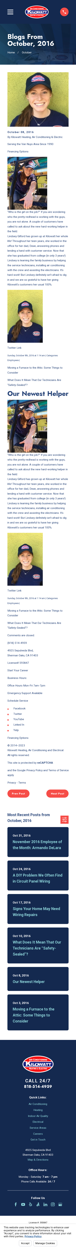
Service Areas (38, 1127)
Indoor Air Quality (38, 1116)
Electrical (38, 1121)
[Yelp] (31, 1204)
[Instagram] (53, 1204)
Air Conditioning (38, 1104)
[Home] (37, 12)
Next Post (57, 793)
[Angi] (38, 1204)
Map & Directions (38, 1159)
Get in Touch (38, 1139)
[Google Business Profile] (60, 1204)
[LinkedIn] (45, 1204)
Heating (38, 1110)
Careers (38, 1133)
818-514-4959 (38, 1086)
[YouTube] (23, 1204)
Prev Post (18, 793)
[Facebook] (16, 1204)
